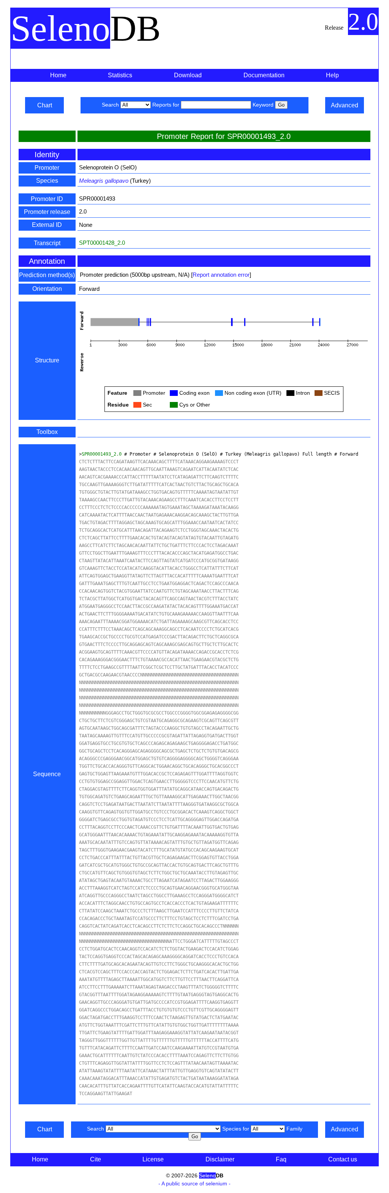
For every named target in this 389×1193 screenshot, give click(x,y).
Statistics (120, 75)
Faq (281, 1159)
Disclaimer (220, 1159)
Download (188, 75)
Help (332, 75)
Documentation (264, 75)
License (153, 1159)
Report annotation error (221, 274)
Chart (44, 105)
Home (58, 75)
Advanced (344, 105)
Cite (95, 1159)
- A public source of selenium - (194, 1183)
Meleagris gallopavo (103, 180)
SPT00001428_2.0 (102, 242)
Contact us (342, 1159)
